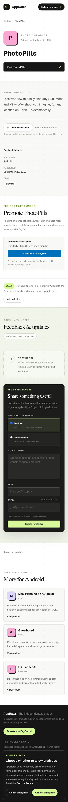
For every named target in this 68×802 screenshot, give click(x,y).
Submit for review (34, 524)
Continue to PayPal (34, 253)
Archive (7, 21)
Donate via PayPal (19, 731)
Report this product (13, 552)
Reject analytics (18, 792)
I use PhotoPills (18, 127)
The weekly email (16, 742)
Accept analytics (45, 792)
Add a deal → (13, 299)
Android (7, 161)
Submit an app (51, 7)
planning (10, 184)
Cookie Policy (25, 783)
